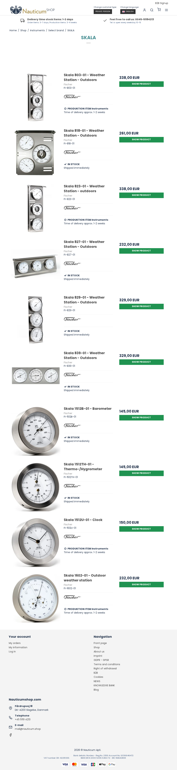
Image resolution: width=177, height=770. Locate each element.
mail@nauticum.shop (28, 729)
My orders (15, 643)
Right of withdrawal (105, 668)
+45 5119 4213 (22, 719)
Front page (100, 643)
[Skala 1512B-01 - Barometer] (35, 431)
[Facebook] (10, 736)
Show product (141, 83)
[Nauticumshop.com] (32, 10)
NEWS (97, 681)
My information (18, 647)
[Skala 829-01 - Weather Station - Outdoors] (35, 320)
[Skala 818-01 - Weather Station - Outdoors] (35, 153)
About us (99, 651)
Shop (97, 647)
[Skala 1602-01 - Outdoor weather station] (35, 598)
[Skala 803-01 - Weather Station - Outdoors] (35, 97)
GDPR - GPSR (101, 660)
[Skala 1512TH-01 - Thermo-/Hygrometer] (35, 486)
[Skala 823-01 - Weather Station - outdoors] (35, 208)
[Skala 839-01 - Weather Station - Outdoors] (35, 375)
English (130, 11)
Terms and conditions (107, 664)
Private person (102, 11)
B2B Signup (161, 3)
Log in (12, 651)
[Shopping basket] (159, 10)
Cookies (98, 677)
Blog (96, 689)
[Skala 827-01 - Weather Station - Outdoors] (35, 264)
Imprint (98, 656)
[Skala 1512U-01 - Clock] (35, 542)
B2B (96, 673)
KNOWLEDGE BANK (104, 685)
